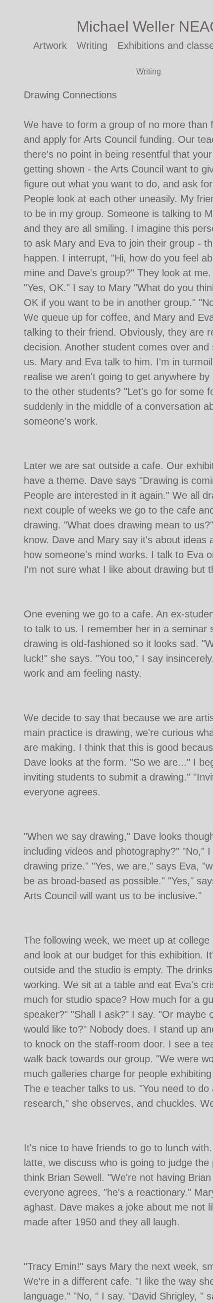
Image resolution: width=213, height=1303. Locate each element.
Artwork (50, 45)
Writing (92, 45)
